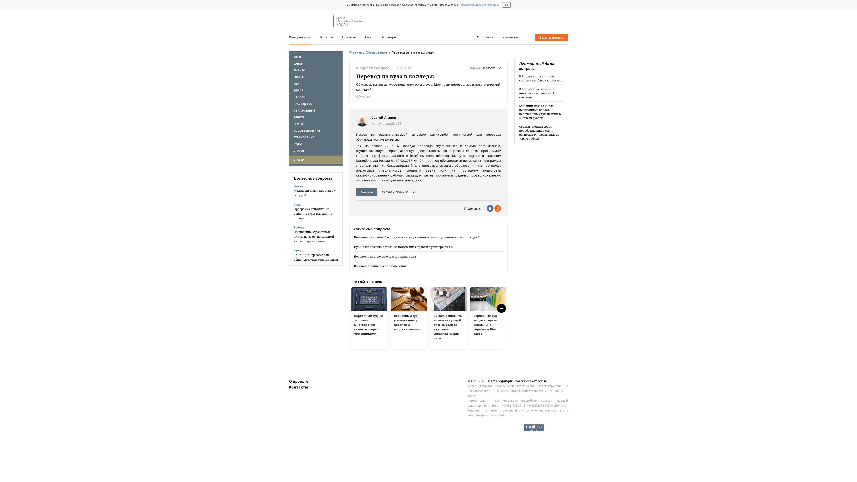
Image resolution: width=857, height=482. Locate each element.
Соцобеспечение (306, 131)
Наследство (302, 104)
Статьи (298, 160)
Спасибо (366, 192)
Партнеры (389, 37)
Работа (299, 117)
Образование (304, 110)
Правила (349, 37)
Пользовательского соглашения (479, 4)
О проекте (485, 37)
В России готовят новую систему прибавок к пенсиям (541, 78)
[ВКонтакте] (490, 208)
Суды (297, 144)
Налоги (299, 97)
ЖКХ (296, 84)
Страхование (303, 137)
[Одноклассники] (497, 208)
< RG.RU (342, 25)
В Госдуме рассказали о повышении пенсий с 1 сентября (536, 93)
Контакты (510, 37)
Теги (368, 37)
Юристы (326, 37)
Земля (298, 90)
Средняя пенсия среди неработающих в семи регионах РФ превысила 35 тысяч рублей (539, 133)
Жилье (298, 77)
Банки (298, 64)
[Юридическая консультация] (309, 21)
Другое (299, 151)
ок (506, 5)
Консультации (300, 37)
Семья (298, 124)
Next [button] (501, 308)
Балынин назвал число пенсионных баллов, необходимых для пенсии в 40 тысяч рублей (540, 112)
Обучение (363, 96)
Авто (297, 57)
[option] (369, 318)
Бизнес (299, 70)
